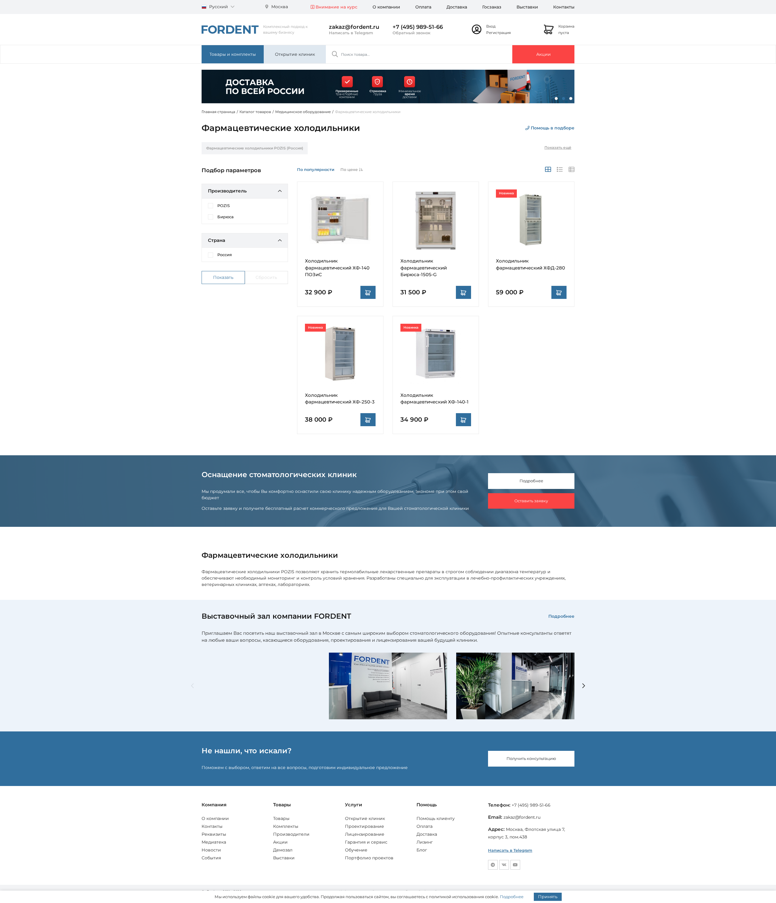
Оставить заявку (531, 500)
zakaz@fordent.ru (354, 27)
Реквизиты (214, 834)
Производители (291, 834)
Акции (543, 54)
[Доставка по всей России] (388, 86)
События (211, 858)
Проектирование (364, 826)
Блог (421, 850)
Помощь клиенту (435, 818)
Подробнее (531, 480)
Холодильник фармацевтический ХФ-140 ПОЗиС (337, 267)
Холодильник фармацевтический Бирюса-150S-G (423, 267)
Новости (211, 850)
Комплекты (285, 826)
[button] (556, 98)
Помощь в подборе (552, 128)
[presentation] (192, 686)
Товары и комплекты (232, 54)
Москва (279, 6)
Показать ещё (557, 147)
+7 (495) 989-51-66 (418, 27)
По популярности (315, 169)
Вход (491, 26)
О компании (386, 7)
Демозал (283, 850)
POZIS (223, 205)
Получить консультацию (531, 758)
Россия (224, 254)
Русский (218, 6)
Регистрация (498, 32)
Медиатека (214, 842)
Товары (281, 818)
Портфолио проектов (369, 858)
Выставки (527, 7)
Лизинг (424, 842)
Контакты (563, 7)
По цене (349, 169)
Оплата (423, 7)
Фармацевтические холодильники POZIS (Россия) (254, 148)
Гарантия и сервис (366, 842)
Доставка (457, 7)
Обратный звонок (411, 32)
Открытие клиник (295, 54)
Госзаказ (491, 7)
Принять (547, 896)
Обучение (356, 850)
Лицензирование (364, 834)
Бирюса (225, 216)
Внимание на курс (335, 7)
